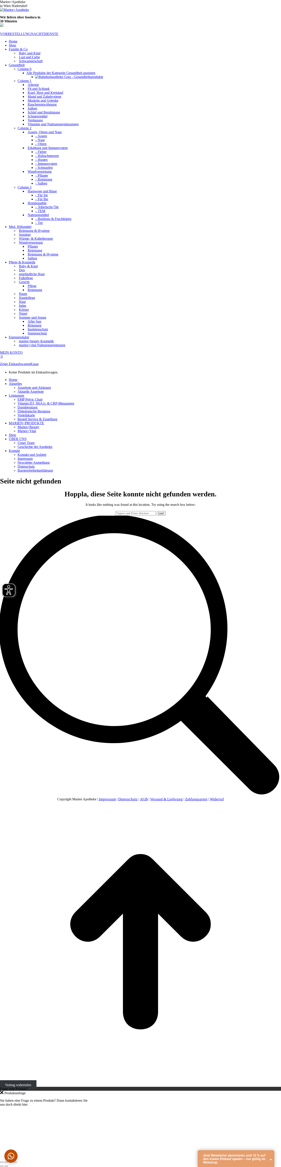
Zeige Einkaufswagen (15, 364)
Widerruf (217, 799)
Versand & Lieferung (166, 799)
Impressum (107, 799)
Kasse (34, 364)
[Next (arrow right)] (6, 1166)
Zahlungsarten (196, 799)
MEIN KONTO (11, 352)
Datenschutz (128, 799)
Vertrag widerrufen (18, 1085)
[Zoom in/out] (15, 1162)
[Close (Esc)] (2, 1162)
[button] (11, 1156)
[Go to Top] (140, 1081)
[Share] (6, 1162)
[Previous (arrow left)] (2, 1166)
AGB (144, 799)
